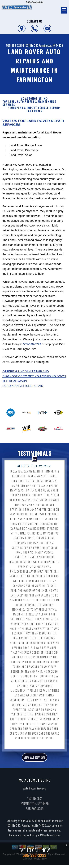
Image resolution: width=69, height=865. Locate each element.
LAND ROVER (34, 111)
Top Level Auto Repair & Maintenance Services (29, 103)
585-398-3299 (14, 45)
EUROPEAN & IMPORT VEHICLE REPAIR (34, 107)
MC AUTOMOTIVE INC (34, 98)
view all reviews (34, 757)
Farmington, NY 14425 (51, 45)
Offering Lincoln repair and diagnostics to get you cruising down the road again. (34, 376)
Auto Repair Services (34, 788)
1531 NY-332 (31, 45)
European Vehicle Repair (22, 386)
